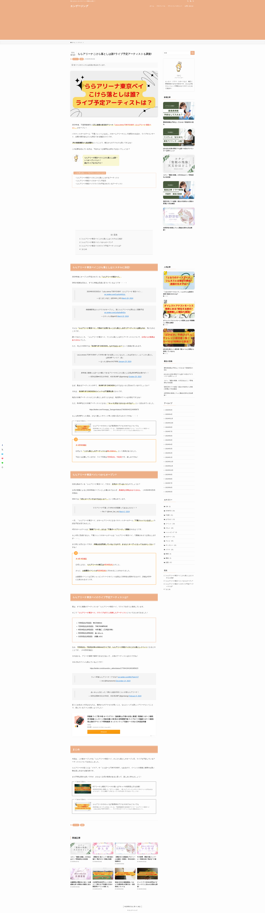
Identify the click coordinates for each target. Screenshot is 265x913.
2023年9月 (168, 474)
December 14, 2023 (123, 681)
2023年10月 (169, 470)
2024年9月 (168, 427)
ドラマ (169, 549)
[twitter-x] (188, 1)
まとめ (84, 249)
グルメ (169, 528)
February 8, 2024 (135, 696)
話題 (81, 59)
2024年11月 (169, 418)
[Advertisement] (132, 25)
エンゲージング (79, 6)
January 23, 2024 (125, 361)
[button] (2, 445)
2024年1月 (168, 457)
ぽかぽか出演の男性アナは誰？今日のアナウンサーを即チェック (178, 375)
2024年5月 (168, 440)
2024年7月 (168, 431)
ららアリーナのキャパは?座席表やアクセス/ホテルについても (116, 426)
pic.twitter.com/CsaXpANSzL (114, 294)
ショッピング (171, 532)
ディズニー (171, 545)
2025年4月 (168, 414)
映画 (168, 554)
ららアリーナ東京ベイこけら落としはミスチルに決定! (102, 239)
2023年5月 (168, 492)
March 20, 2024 (127, 298)
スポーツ (170, 536)
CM (168, 506)
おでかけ (170, 519)
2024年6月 (168, 436)
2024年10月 (169, 423)
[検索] (193, 1)
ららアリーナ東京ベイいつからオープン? (97, 242)
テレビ (169, 541)
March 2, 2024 (124, 512)
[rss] (190, 1)
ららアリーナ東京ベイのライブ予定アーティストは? (101, 246)
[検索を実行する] (192, 53)
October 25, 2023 (135, 377)
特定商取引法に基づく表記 (132, 906)
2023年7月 (168, 483)
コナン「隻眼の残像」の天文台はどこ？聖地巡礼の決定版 (178, 381)
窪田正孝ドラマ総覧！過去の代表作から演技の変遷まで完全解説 (178, 388)
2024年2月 (168, 453)
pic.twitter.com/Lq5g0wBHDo (115, 312)
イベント (75, 59)
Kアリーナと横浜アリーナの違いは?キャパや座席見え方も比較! (116, 786)
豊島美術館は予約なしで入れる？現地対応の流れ (178, 369)
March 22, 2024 (123, 316)
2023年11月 (169, 466)
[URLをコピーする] (2, 467)
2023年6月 (168, 487)
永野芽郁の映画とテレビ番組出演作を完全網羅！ (178, 394)
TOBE (169, 515)
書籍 (168, 558)
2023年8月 (168, 479)
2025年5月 (168, 410)
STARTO (170, 511)
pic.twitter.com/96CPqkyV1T (128, 677)
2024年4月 (168, 444)
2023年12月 (169, 461)
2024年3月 (168, 448)
